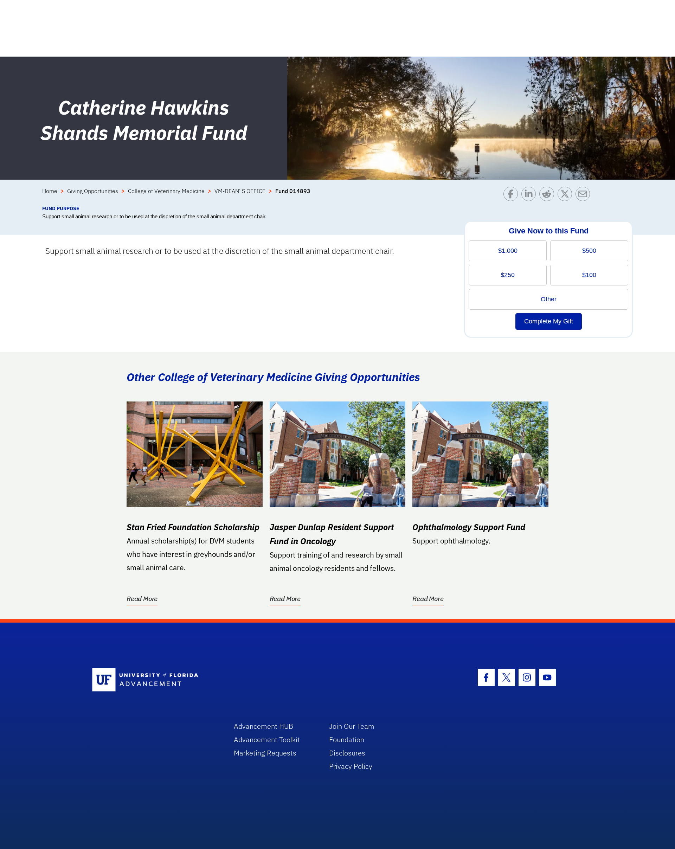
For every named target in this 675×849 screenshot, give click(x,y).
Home (49, 190)
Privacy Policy (350, 766)
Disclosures (347, 753)
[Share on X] (567, 196)
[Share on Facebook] (512, 196)
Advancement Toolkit (267, 739)
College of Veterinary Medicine (166, 190)
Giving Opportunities (92, 190)
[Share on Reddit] (548, 196)
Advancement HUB (263, 726)
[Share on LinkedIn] (530, 196)
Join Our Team (351, 726)
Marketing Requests (265, 753)
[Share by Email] (584, 196)
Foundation (346, 739)
